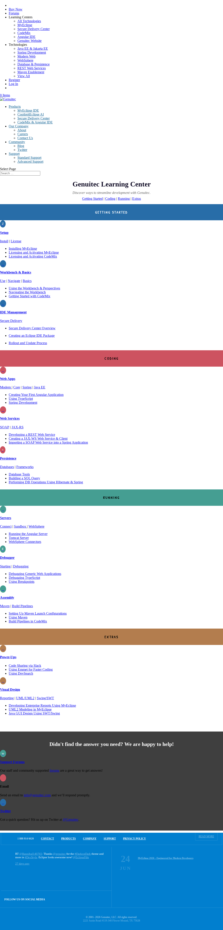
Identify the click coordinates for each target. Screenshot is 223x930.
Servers (5, 518)
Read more (206, 836)
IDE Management (13, 312)
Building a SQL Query (24, 478)
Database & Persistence (33, 64)
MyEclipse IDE (28, 110)
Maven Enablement (30, 72)
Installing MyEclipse (23, 248)
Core (16, 387)
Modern (6, 387)
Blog (20, 146)
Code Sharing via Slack (25, 665)
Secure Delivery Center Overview (32, 328)
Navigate (14, 281)
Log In (13, 84)
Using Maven (18, 617)
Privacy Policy (134, 838)
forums (54, 770)
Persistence (8, 458)
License (16, 241)
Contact (47, 838)
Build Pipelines (22, 606)
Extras (136, 198)
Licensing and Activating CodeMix (33, 256)
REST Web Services (31, 68)
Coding (110, 198)
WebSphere (25, 60)
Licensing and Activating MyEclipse (34, 252)
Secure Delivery (11, 321)
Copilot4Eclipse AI (30, 114)
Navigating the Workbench (27, 292)
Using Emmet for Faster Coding (31, 669)
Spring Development (31, 52)
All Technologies (29, 21)
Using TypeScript (21, 398)
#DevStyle (31, 857)
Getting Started (92, 198)
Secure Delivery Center (33, 29)
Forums (14, 13)
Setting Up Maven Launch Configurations (38, 613)
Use (2, 281)
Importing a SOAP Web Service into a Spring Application (48, 442)
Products (15, 106)
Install (4, 241)
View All (23, 76)
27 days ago (22, 863)
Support (14, 154)
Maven (5, 606)
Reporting (7, 698)
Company (89, 838)
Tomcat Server (19, 538)
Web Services (10, 418)
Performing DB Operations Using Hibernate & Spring (46, 482)
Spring (27, 387)
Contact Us (25, 138)
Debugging (21, 566)
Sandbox (20, 526)
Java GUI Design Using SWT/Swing (34, 713)
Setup (4, 232)
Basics (27, 281)
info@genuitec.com (37, 795)
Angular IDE (26, 37)
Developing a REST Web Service (32, 434)
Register (14, 80)
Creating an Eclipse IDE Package (32, 335)
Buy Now (15, 9)
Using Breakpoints (21, 581)
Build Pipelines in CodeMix (28, 621)
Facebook (94, 899)
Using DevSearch (21, 673)
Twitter (22, 150)
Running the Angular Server (28, 534)
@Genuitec (70, 819)
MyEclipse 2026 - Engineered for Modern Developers (165, 858)
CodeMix (23, 33)
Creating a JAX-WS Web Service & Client (38, 438)
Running (124, 198)
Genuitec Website (29, 41)
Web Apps (7, 379)
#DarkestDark (83, 853)
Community (17, 142)
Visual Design (10, 689)
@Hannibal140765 (30, 853)
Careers (22, 134)
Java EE (39, 387)
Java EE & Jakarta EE (32, 48)
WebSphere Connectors (25, 542)
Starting (5, 566)
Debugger (7, 557)
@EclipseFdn (81, 857)
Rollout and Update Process (28, 343)
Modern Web (26, 56)
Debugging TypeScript (24, 578)
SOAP (4, 427)
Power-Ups (8, 657)
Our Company (19, 126)
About (21, 130)
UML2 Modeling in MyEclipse (30, 709)
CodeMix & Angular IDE (35, 122)
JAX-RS (18, 427)
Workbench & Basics (15, 272)
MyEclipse (24, 25)
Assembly (7, 597)
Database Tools (19, 474)
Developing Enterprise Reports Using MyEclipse (42, 705)
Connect (6, 526)
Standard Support (29, 157)
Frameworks (25, 467)
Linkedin (103, 899)
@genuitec (59, 853)
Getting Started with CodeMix (29, 296)
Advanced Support (30, 161)
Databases (7, 467)
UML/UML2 (25, 698)
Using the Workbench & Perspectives (34, 288)
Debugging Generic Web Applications (35, 574)
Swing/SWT (45, 698)
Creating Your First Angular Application (36, 395)
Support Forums (12, 762)
